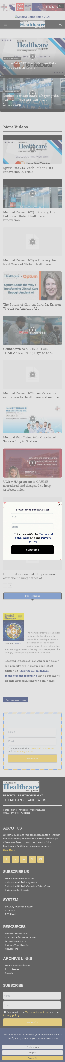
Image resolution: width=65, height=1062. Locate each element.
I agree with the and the (34, 538)
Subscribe (32, 550)
